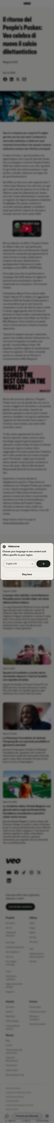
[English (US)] (43, 563)
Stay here (27, 574)
